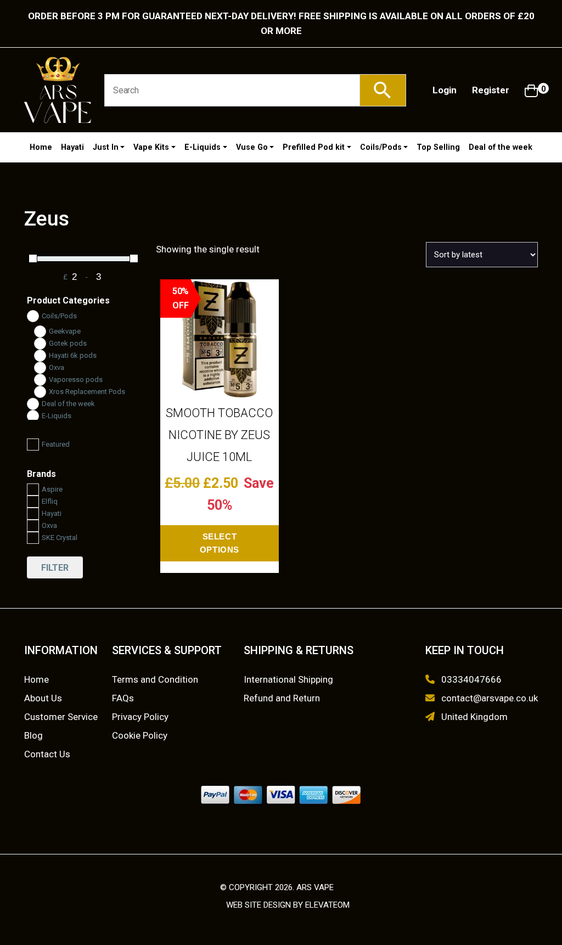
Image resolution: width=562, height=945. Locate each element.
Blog (33, 735)
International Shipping (288, 679)
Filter (55, 567)
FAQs (123, 698)
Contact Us (47, 754)
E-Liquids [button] (202, 147)
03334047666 (471, 679)
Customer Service (61, 716)
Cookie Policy (139, 735)
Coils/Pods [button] (381, 147)
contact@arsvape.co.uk (489, 698)
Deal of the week (500, 147)
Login (444, 90)
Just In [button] (106, 147)
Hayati (72, 147)
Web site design (258, 905)
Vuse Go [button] (252, 147)
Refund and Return (282, 698)
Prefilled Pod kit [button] (314, 147)
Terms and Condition (155, 679)
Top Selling (438, 147)
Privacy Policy (140, 716)
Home (41, 147)
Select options (219, 543)
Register (490, 90)
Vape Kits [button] (151, 147)
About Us (43, 698)
